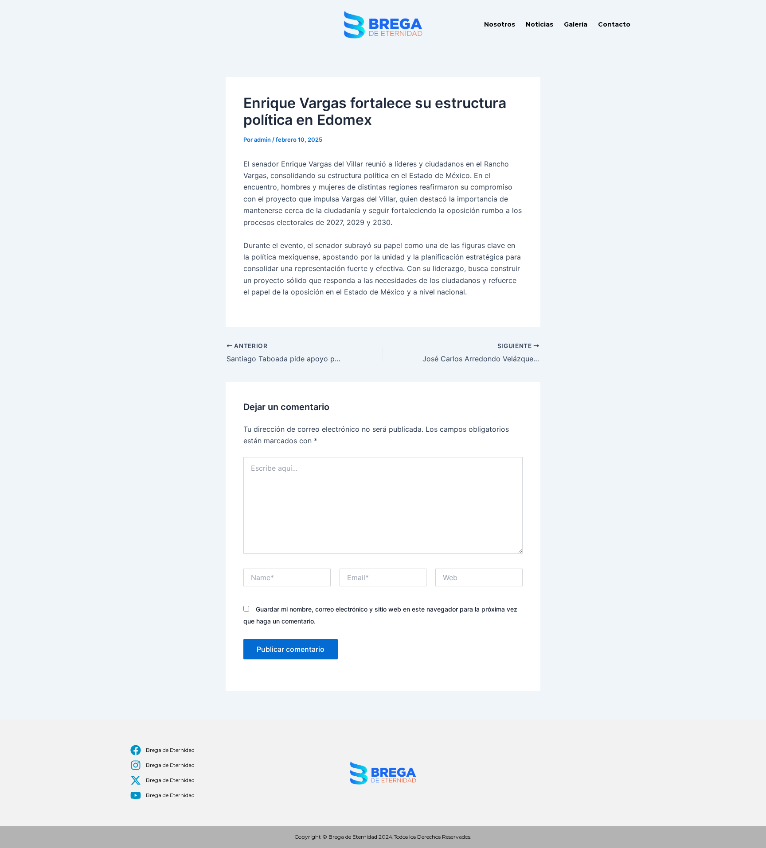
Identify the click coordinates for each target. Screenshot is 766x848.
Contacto (614, 24)
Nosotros (499, 24)
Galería (575, 24)
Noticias (539, 24)
